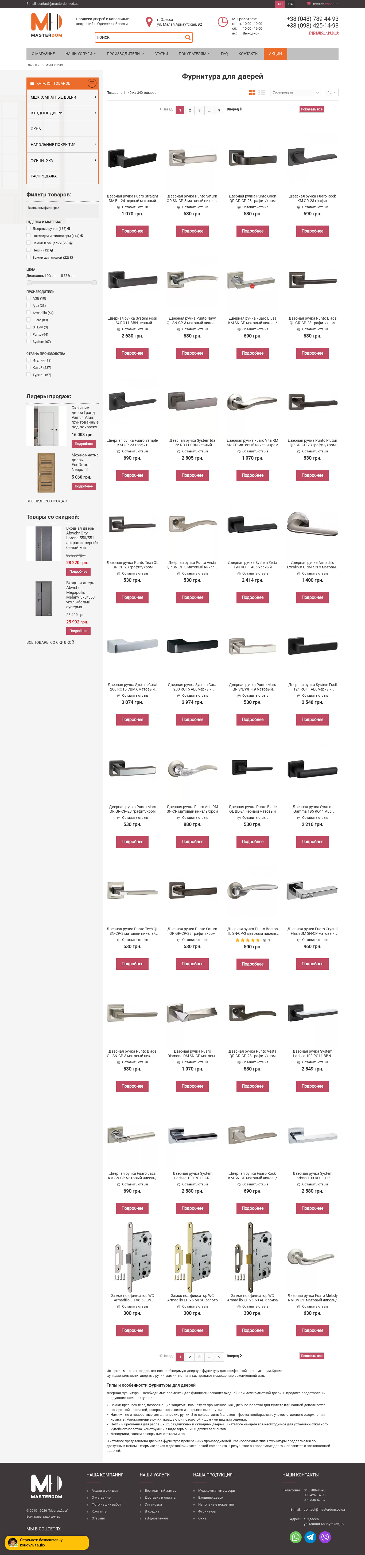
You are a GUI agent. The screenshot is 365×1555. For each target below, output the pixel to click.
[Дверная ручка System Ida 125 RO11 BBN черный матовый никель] (192, 402)
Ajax (39, 306)
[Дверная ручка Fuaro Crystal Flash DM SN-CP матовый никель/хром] (312, 890)
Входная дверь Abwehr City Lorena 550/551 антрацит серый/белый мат (82, 538)
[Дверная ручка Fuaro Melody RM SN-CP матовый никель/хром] (312, 1257)
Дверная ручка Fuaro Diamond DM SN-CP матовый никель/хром (192, 1053)
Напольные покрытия (216, 1504)
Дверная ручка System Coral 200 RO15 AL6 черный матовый (192, 687)
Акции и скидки (105, 1490)
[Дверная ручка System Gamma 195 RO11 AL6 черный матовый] (312, 768)
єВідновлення (156, 1518)
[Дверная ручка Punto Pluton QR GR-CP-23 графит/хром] (312, 402)
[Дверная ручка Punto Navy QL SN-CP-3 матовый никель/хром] (192, 280)
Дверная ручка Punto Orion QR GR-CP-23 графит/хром (252, 198)
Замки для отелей (51, 257)
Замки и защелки (51, 243)
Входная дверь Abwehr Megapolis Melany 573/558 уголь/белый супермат (80, 594)
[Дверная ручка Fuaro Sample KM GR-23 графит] (133, 402)
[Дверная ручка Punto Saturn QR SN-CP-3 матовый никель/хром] (192, 158)
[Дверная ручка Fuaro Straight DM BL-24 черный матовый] (133, 158)
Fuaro (40, 320)
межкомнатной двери (264, 1393)
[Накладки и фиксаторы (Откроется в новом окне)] (81, 236)
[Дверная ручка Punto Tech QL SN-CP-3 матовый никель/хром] (133, 890)
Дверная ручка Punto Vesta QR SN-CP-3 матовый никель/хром (192, 564)
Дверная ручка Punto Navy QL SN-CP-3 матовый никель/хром (192, 320)
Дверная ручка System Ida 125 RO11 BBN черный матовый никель (192, 442)
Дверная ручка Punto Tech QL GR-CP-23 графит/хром (132, 564)
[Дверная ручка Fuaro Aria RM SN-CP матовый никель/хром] (192, 768)
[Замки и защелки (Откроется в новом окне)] (70, 243)
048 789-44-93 (314, 1490)
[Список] (261, 93)
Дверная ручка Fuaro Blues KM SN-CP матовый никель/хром (252, 320)
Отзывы (98, 1518)
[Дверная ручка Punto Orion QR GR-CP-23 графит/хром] (253, 158)
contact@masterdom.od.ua (58, 4)
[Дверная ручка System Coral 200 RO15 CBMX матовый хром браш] (133, 646)
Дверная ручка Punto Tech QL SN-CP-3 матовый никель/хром (132, 931)
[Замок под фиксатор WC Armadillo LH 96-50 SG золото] (192, 1257)
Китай (42, 368)
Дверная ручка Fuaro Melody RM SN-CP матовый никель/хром (313, 1297)
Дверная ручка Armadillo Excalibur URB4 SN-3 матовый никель (312, 564)
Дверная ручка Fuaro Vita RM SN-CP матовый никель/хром (252, 442)
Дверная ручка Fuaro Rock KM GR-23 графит (312, 198)
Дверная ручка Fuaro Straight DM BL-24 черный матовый (132, 198)
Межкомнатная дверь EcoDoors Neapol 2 (86, 462)
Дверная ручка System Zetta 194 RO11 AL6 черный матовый (252, 564)
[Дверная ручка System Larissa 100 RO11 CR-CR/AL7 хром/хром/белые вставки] (312, 1135)
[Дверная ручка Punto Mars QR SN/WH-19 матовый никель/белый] (253, 646)
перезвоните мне (324, 32)
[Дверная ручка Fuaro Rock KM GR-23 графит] (312, 158)
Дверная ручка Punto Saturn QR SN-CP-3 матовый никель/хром (192, 198)
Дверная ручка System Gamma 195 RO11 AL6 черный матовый (312, 809)
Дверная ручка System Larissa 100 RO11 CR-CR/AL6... (192, 1175)
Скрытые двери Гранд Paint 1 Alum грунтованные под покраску (85, 417)
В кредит (152, 1511)
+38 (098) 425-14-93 (313, 25)
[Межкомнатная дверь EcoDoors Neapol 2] (46, 473)
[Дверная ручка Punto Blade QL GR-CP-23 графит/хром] (312, 280)
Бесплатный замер (160, 1490)
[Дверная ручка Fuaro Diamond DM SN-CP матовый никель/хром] (192, 1013)
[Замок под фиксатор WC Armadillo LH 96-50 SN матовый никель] (133, 1257)
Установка (153, 1504)
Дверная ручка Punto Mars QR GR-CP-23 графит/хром (132, 809)
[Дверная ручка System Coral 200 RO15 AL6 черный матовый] (192, 646)
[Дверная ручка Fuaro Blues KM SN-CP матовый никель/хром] (253, 280)
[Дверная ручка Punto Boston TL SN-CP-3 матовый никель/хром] (253, 890)
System (42, 342)
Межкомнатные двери (216, 1490)
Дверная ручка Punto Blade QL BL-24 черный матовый (253, 809)
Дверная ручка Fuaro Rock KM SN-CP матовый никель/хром (252, 1175)
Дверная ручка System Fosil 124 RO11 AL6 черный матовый (312, 687)
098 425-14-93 (314, 1495)
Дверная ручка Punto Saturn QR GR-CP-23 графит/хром (192, 931)
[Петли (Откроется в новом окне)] (51, 250)
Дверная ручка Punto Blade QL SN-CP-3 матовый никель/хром (132, 1053)
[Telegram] (310, 1537)
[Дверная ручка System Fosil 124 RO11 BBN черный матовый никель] (133, 280)
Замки (116, 1405)
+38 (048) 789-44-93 (313, 18)
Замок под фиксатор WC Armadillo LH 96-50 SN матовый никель (132, 1297)
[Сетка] (252, 93)
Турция (42, 375)
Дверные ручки (50, 229)
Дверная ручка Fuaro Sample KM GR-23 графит (132, 442)
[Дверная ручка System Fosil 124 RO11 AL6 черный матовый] (312, 646)
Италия (42, 360)
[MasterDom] (46, 24)
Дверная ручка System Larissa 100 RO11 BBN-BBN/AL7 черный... (312, 1053)
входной (231, 1393)
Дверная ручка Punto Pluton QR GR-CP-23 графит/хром (312, 442)
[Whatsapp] (296, 1537)
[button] (81, 54)
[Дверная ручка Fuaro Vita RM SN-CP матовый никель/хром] (253, 402)
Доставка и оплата (160, 1497)
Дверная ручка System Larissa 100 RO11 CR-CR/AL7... (312, 1175)
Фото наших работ (106, 1504)
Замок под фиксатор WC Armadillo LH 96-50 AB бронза (252, 1297)
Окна (202, 1518)
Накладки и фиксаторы (56, 236)
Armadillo (43, 313)
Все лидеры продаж (47, 501)
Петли (41, 250)
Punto (40, 334)
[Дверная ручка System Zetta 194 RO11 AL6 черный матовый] (253, 524)
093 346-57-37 (314, 1500)
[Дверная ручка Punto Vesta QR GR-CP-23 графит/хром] (253, 1013)
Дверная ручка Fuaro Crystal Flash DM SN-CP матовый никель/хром (312, 931)
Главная (33, 65)
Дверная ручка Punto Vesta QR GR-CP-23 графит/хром (252, 1053)
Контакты (99, 1511)
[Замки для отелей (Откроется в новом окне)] (71, 257)
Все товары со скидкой (50, 642)
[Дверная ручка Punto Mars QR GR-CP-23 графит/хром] (133, 768)
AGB (39, 298)
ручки (184, 1415)
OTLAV (40, 327)
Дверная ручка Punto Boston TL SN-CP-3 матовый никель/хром (252, 931)
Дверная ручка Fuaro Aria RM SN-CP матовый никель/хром (192, 809)
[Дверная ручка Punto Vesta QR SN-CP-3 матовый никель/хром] (192, 524)
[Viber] (325, 1537)
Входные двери (210, 1497)
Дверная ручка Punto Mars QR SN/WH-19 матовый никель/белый (252, 687)
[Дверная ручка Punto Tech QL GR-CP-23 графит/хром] (133, 524)
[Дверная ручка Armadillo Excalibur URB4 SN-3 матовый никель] (312, 524)
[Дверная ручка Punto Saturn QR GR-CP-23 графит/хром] (192, 890)
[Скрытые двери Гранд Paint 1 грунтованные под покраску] (46, 426)
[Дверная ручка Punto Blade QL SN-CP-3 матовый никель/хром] (133, 1013)
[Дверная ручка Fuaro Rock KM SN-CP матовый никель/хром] (253, 1135)
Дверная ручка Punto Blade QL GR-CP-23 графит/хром (312, 320)
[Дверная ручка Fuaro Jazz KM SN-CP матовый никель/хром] (133, 1135)
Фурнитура (207, 1511)
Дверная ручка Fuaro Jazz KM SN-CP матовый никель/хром (132, 1175)
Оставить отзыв (135, 207)
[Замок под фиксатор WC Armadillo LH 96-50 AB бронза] (253, 1257)
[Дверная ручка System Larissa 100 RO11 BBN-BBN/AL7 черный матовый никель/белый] (312, 1013)
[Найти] (189, 36)
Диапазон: (35, 276)
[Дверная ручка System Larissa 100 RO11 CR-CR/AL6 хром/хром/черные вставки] (192, 1135)
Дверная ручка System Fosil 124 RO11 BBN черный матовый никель (132, 320)
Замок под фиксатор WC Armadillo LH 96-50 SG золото (192, 1297)
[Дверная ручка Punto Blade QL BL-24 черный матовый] (253, 768)
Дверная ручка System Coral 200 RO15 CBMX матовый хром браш (132, 687)
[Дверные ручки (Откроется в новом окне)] (68, 229)
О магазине (101, 1497)
